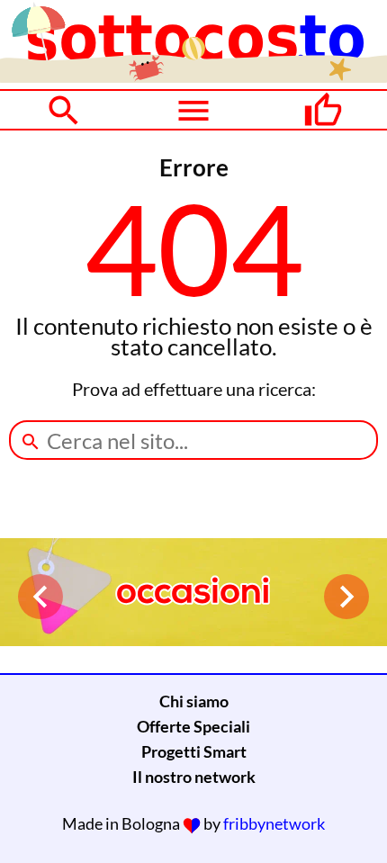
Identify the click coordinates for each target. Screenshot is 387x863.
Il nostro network (194, 777)
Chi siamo (194, 701)
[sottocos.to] (193, 76)
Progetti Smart (194, 751)
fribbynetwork (274, 823)
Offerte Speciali (193, 726)
